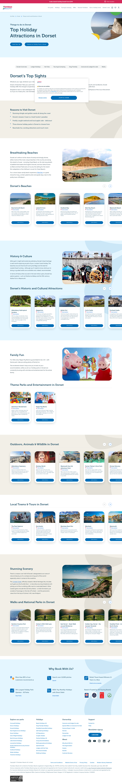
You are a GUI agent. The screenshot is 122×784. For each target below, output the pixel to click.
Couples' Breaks (40, 735)
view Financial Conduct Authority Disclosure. (100, 768)
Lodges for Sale (66, 735)
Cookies (92, 762)
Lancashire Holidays (15, 743)
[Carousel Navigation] (107, 186)
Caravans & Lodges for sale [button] (89, 67)
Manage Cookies (43, 97)
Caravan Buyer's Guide (68, 728)
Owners (64, 731)
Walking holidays (41, 753)
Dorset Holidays (14, 728)
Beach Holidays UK (41, 723)
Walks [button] (104, 67)
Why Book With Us (67, 743)
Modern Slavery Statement (104, 762)
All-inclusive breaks (41, 750)
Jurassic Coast (17, 582)
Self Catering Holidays (42, 731)
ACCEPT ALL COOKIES (64, 97)
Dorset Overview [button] (22, 67)
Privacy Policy (83, 762)
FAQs (89, 726)
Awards (64, 750)
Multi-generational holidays (44, 743)
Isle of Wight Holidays (16, 735)
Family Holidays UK (41, 738)
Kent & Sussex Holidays (16, 738)
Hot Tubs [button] (47, 67)
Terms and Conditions (56, 762)
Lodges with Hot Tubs (42, 748)
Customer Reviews (67, 753)
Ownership (65, 733)
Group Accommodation (42, 740)
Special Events (40, 745)
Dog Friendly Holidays (42, 726)
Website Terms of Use (71, 762)
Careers (64, 748)
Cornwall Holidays (15, 723)
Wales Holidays (14, 752)
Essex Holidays (14, 733)
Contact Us (91, 723)
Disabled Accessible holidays (44, 728)
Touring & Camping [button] (59, 67)
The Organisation (67, 745)
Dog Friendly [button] (73, 67)
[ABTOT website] (61, 779)
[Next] (110, 186)
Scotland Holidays (15, 750)
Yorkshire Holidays (15, 755)
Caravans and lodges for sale (70, 723)
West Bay (40, 172)
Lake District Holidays (16, 740)
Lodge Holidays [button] (35, 67)
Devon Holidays (14, 726)
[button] (115, 8)
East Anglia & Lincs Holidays (18, 731)
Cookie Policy (54, 91)
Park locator (110, 1)
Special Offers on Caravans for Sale (72, 726)
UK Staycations (40, 733)
